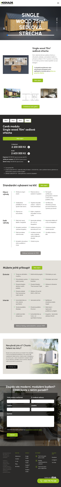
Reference (17, 456)
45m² (6, 120)
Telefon (9, 405)
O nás (16, 461)
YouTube (54, 462)
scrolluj (57, 19)
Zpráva (9, 414)
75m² (27, 120)
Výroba (17, 458)
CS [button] (36, 3)
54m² (13, 120)
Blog (16, 464)
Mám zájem (37, 80)
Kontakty (17, 466)
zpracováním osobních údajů (34, 429)
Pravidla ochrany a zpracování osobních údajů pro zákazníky (7, 468)
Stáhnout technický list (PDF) (30, 253)
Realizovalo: (47, 477)
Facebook (54, 457)
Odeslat (12, 435)
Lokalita (34, 405)
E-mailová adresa (37, 397)
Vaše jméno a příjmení (15, 397)
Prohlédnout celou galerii (30, 106)
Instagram (54, 460)
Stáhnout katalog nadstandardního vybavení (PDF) (30, 326)
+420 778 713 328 (49, 481)
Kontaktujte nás (12, 367)
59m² (20, 120)
